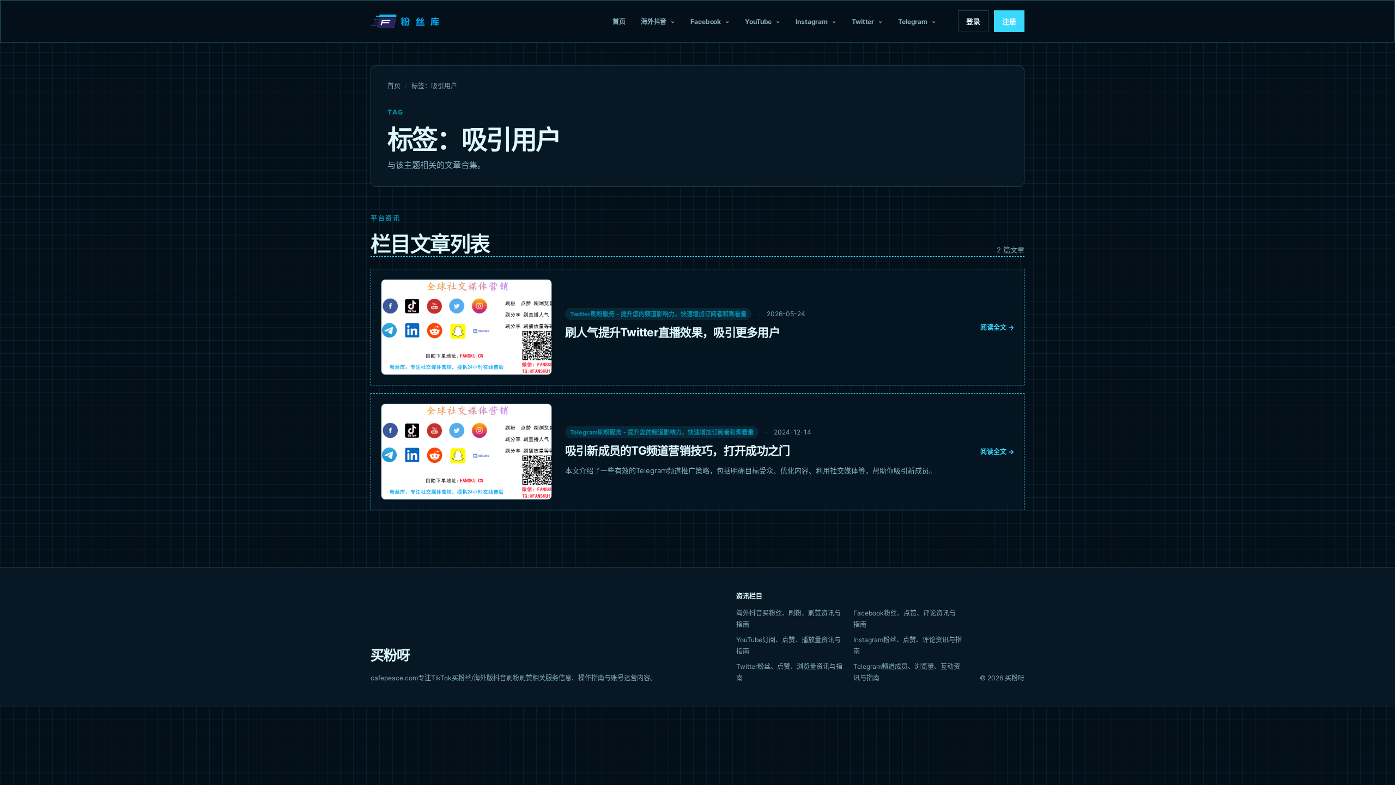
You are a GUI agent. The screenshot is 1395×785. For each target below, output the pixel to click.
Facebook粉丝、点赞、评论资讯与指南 (904, 619)
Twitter (863, 21)
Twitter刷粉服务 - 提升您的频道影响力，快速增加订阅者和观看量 (658, 314)
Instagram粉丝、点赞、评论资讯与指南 (907, 645)
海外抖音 (654, 21)
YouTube (758, 21)
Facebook (705, 21)
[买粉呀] (406, 21)
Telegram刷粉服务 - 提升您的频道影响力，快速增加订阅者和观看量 (662, 432)
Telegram (912, 21)
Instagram (812, 21)
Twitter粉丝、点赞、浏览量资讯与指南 (789, 672)
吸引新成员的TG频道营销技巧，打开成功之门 (677, 450)
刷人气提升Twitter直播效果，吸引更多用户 (672, 332)
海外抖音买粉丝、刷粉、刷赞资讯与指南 (788, 619)
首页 (619, 21)
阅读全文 (997, 327)
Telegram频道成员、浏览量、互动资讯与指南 (906, 672)
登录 (973, 21)
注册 (1009, 21)
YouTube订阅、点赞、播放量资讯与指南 (788, 645)
